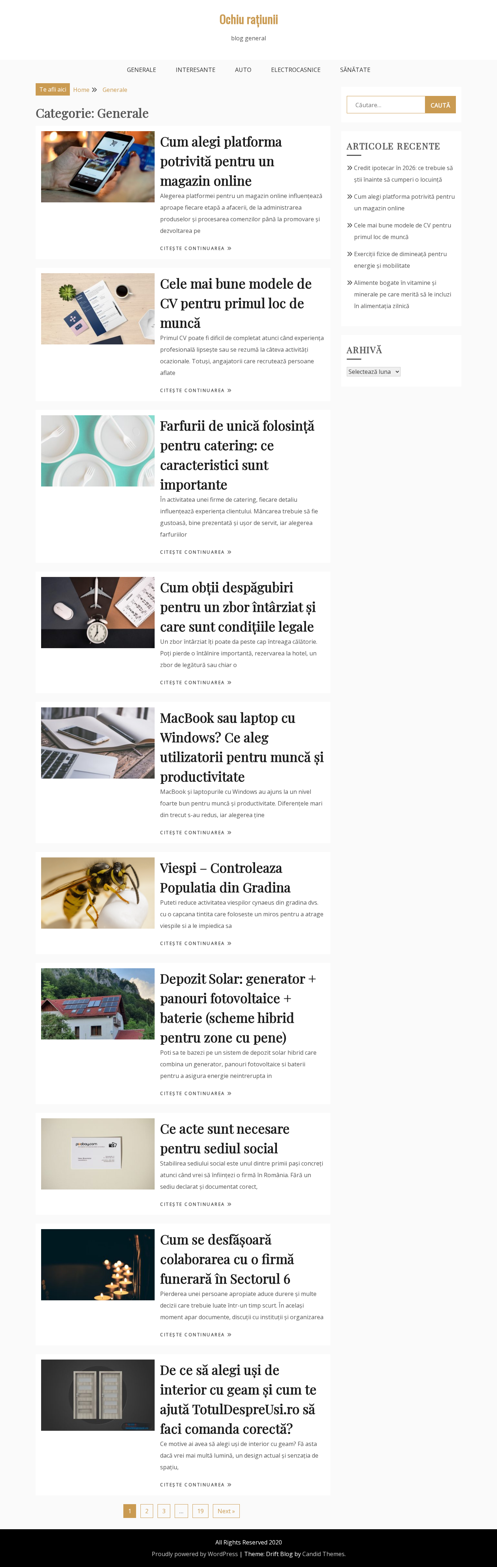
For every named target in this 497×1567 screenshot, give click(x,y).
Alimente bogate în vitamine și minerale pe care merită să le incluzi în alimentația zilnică (402, 294)
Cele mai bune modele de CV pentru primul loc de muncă (236, 302)
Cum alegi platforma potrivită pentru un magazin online (221, 160)
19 (200, 1511)
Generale (141, 70)
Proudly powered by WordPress (195, 1554)
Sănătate (355, 70)
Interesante (195, 70)
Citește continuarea (193, 248)
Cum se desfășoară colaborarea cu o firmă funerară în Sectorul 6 (227, 1258)
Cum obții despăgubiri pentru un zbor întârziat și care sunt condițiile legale (238, 606)
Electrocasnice (296, 70)
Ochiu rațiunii (248, 18)
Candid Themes (323, 1554)
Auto (243, 70)
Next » (226, 1511)
